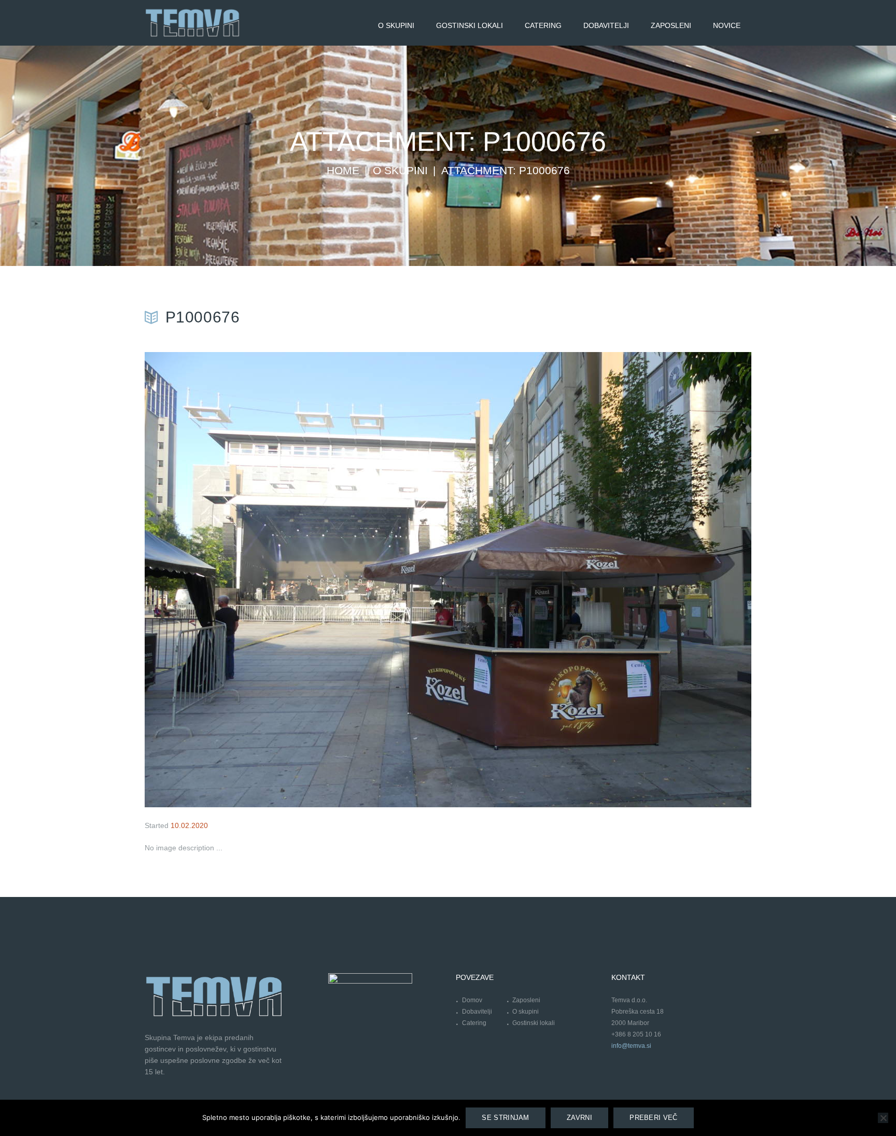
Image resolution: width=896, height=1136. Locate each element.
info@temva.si (631, 1045)
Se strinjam (505, 1117)
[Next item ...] (599, 579)
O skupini (400, 170)
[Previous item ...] (296, 579)
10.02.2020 (189, 825)
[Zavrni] (883, 1118)
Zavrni (579, 1117)
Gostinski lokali (533, 1023)
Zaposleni (526, 1000)
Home (343, 170)
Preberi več (653, 1117)
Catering (474, 1023)
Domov (472, 1000)
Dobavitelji (477, 1011)
